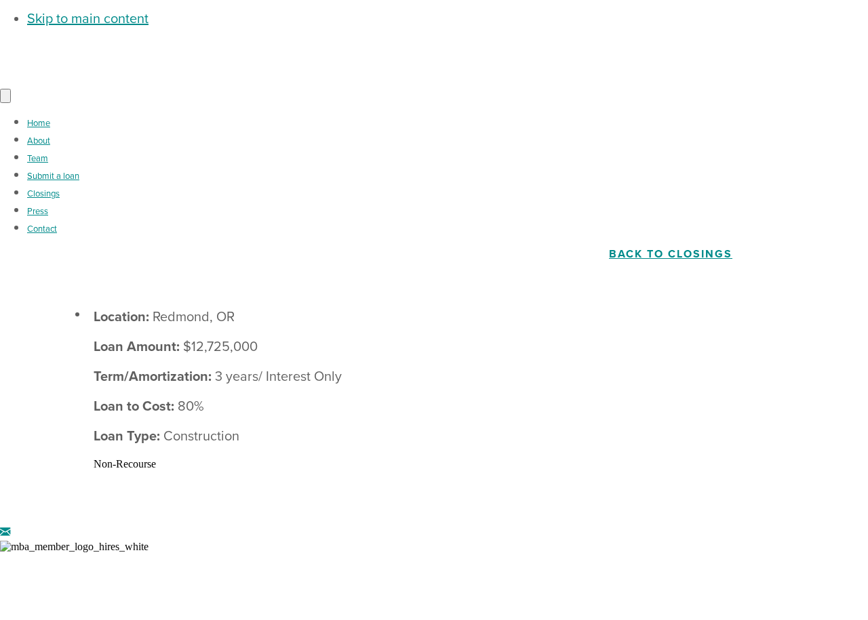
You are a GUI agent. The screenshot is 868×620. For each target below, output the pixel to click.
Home (38, 123)
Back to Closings (670, 254)
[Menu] (5, 96)
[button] (5, 532)
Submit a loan (53, 176)
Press (37, 211)
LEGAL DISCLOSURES (459, 570)
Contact (42, 229)
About (38, 141)
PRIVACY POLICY (592, 570)
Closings (43, 193)
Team (37, 158)
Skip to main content (88, 19)
